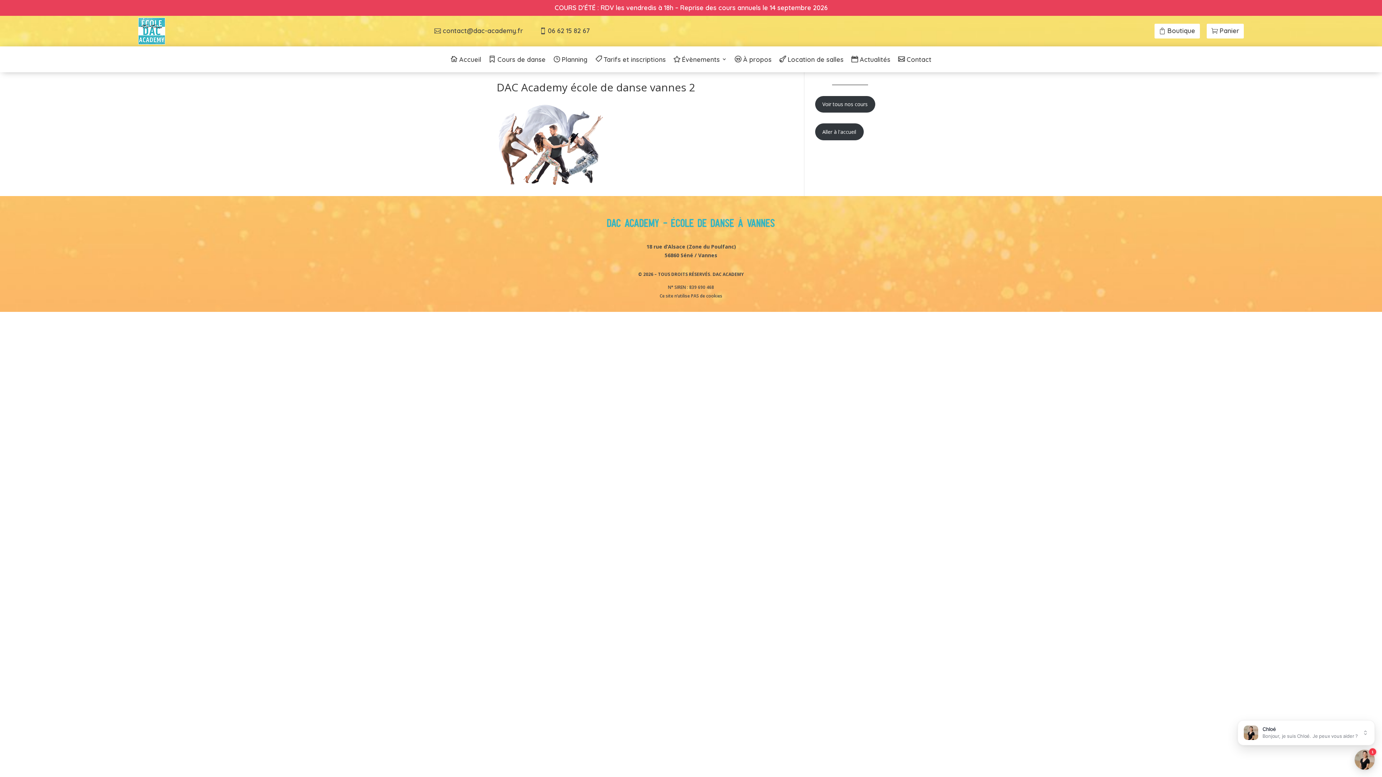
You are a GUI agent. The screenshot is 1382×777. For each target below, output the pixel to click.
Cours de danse (521, 60)
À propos (757, 60)
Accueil (470, 60)
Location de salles (816, 60)
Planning (574, 60)
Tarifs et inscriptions (635, 60)
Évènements (701, 60)
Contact (919, 60)
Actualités (875, 60)
